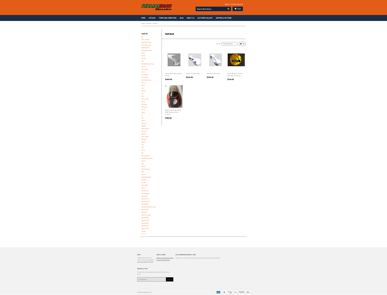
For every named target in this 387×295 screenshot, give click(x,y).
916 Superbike (145, 155)
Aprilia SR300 (145, 220)
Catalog (152, 18)
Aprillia (143, 231)
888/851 (143, 126)
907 (142, 147)
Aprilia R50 (144, 196)
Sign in (227, 4)
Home (143, 18)
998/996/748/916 (146, 177)
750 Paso (144, 104)
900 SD (143, 134)
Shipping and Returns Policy (164, 258)
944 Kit (143, 161)
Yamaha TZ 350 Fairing (213, 73)
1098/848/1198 (145, 48)
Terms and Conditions (163, 260)
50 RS (143, 72)
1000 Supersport (146, 45)
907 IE (143, 150)
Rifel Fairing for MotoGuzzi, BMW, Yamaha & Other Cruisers (173, 112)
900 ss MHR (144, 137)
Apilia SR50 (144, 185)
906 (142, 145)
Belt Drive (144, 234)
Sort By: (218, 44)
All (142, 37)
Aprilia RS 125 (145, 199)
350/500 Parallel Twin (147, 64)
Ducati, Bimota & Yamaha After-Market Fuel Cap (234, 74)
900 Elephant (145, 128)
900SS (143, 142)
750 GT (143, 101)
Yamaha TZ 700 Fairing (192, 73)
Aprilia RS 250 (145, 201)
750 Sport (144, 107)
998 (142, 172)
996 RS (143, 166)
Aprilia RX (144, 212)
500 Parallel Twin (146, 80)
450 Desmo (144, 69)
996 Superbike (145, 169)
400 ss (143, 66)
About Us (190, 18)
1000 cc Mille (145, 39)
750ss (143, 112)
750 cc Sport (145, 99)
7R (142, 115)
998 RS (143, 174)
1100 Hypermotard (146, 50)
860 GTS (143, 123)
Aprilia (143, 188)
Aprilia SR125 (145, 217)
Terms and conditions (167, 18)
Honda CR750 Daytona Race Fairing (173, 74)
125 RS (143, 56)
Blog (182, 18)
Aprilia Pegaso (145, 193)
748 (142, 88)
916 (142, 153)
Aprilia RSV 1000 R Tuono (148, 207)
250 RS (143, 58)
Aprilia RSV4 (145, 209)
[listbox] (229, 44)
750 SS (143, 110)
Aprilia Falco (145, 190)
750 (142, 96)
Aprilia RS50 (145, 204)
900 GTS (143, 131)
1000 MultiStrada (146, 42)
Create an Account (237, 4)
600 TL (143, 85)
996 (142, 164)
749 (142, 93)
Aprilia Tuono (145, 228)
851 (142, 118)
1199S (143, 53)
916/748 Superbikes (147, 158)
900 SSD (144, 139)
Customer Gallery (205, 18)
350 (142, 61)
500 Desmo (144, 75)
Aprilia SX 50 (145, 226)
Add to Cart (174, 60)
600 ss (143, 83)
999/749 (143, 180)
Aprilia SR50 (145, 223)
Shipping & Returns (223, 18)
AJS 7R (143, 182)
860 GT (143, 120)
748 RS (143, 91)
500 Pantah (144, 77)
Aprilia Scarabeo (146, 215)
